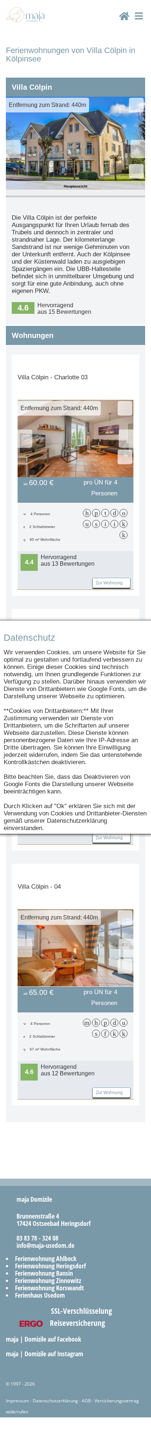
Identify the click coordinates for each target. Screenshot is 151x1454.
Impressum (17, 1401)
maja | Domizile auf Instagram (45, 1353)
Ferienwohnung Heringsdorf (50, 1265)
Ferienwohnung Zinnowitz (48, 1280)
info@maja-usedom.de (42, 1245)
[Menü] (138, 22)
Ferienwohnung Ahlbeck (45, 1258)
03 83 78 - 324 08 (34, 1238)
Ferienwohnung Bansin (44, 1273)
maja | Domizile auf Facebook (44, 1339)
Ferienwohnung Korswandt (49, 1287)
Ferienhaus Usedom (40, 1295)
